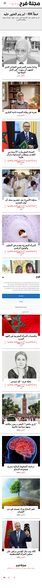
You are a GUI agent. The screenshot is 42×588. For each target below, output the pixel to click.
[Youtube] (4, 578)
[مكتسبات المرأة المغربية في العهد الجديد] (21, 320)
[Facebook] (14, 578)
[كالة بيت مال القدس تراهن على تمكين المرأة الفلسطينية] (21, 536)
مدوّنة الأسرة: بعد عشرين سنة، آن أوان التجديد (21, 201)
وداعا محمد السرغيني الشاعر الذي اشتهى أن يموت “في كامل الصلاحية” (21, 70)
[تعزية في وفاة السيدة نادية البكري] (21, 97)
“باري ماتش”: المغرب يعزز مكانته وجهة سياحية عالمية (21, 425)
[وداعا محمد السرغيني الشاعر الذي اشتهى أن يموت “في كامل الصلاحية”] (21, 51)
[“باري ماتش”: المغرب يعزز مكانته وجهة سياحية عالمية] (21, 409)
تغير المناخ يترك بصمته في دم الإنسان (21, 510)
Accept (21, 296)
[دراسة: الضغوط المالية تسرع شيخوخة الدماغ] (21, 451)
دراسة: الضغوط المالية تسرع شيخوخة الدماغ (21, 467)
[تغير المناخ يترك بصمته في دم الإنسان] (21, 493)
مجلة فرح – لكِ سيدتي (21, 381)
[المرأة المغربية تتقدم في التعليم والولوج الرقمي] (21, 230)
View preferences (21, 307)
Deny (21, 301)
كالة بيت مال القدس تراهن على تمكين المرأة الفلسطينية (21, 552)
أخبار (22, 75)
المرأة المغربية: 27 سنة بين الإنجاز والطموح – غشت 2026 (20, 161)
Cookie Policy (25, 312)
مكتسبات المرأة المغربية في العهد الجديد (21, 337)
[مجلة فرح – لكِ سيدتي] (21, 366)
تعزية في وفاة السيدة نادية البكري (21, 112)
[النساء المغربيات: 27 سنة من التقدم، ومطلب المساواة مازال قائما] (21, 136)
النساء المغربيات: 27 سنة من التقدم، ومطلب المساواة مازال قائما (21, 154)
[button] (3, 277)
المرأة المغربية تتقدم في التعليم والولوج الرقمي (21, 246)
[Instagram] (9, 578)
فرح (18, 75)
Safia (18, 430)
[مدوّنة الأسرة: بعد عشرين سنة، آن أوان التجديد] (21, 184)
